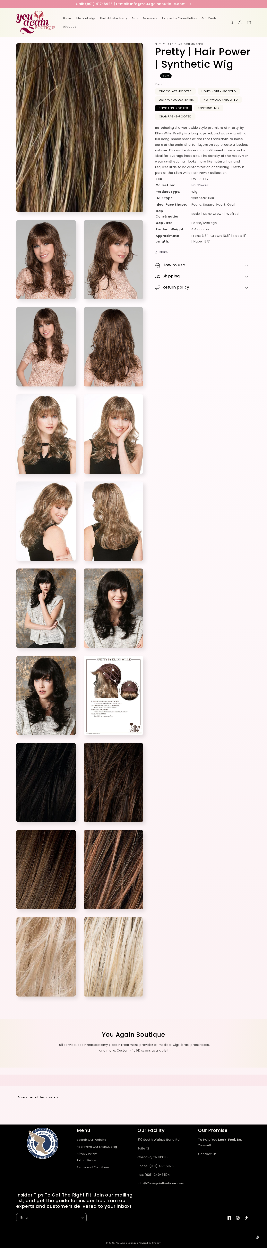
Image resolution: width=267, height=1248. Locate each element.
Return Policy (86, 1160)
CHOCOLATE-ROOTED (175, 91)
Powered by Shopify (150, 1243)
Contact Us (207, 1154)
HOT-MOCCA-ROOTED (221, 100)
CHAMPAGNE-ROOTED (175, 116)
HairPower (199, 185)
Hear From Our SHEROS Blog (97, 1147)
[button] (231, 22)
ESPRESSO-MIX (209, 108)
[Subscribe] (82, 1217)
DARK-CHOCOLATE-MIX (176, 100)
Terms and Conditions (93, 1167)
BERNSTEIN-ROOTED (173, 108)
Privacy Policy (87, 1154)
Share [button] (163, 252)
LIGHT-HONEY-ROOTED (219, 91)
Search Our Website (91, 1140)
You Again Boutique (127, 1243)
